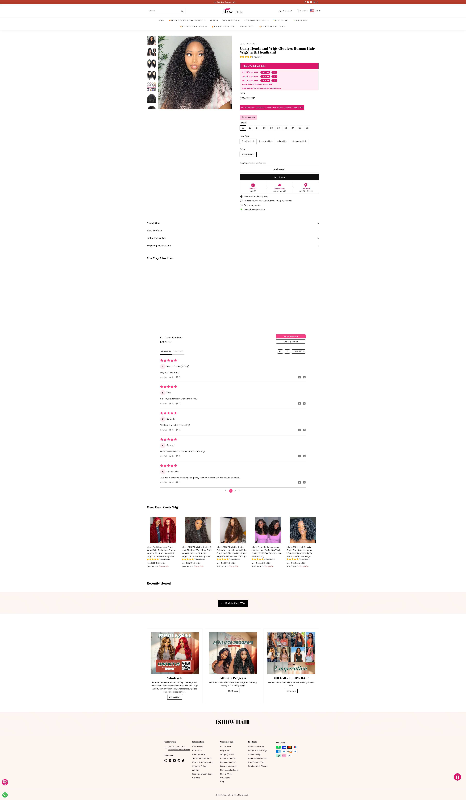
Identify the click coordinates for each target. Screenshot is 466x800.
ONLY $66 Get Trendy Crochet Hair (257, 84)
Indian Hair (282, 141)
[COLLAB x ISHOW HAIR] (291, 653)
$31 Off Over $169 (250, 72)
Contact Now (174, 697)
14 (257, 128)
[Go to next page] (240, 491)
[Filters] (287, 351)
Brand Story (197, 747)
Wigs (213, 20)
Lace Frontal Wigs (256, 762)
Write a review (291, 336)
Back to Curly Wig (235, 603)
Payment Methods (228, 762)
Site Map (196, 778)
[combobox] (166, 10)
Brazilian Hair (248, 141)
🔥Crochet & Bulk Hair (192, 27)
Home (161, 20)
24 (293, 128)
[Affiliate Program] (233, 653)
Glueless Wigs (254, 754)
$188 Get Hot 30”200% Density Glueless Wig (261, 88)
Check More (233, 691)
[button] (246, 57)
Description (153, 223)
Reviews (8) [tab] (166, 351)
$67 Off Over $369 (250, 80)
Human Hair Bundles (257, 758)
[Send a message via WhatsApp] (5, 795)
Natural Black (248, 154)
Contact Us (197, 750)
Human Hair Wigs (256, 747)
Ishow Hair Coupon (228, 766)
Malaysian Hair (299, 141)
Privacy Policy (198, 754)
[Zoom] (195, 72)
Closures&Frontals (255, 20)
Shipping (243, 163)
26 (300, 128)
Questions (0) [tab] (178, 351)
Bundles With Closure (257, 766)
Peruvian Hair (265, 141)
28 (307, 128)
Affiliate (196, 770)
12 (250, 128)
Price (242, 93)
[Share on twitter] (304, 377)
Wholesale (225, 778)
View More (291, 691)
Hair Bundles (230, 20)
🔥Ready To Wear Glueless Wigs (186, 20)
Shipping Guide (227, 754)
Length (243, 122)
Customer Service (227, 758)
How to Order (226, 774)
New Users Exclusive (229, 770)
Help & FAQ (225, 750)
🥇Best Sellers (281, 20)
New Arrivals (247, 27)
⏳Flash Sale (301, 20)
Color (242, 149)
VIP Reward (225, 747)
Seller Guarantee (156, 237)
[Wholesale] (175, 653)
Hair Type (244, 136)
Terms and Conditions (202, 758)
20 (278, 128)
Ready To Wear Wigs (257, 750)
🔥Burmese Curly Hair (223, 27)
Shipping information (159, 245)
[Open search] (280, 351)
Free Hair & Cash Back (202, 774)
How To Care (154, 230)
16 (264, 128)
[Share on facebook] (299, 377)
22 (285, 128)
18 (271, 128)
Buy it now (279, 177)
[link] (233, 11)
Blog (222, 781)
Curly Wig (251, 44)
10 (243, 128)
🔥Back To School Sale (271, 27)
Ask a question (291, 341)
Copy (274, 72)
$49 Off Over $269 (250, 76)
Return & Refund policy (202, 762)
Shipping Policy (199, 766)
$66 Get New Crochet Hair (224, 2)
